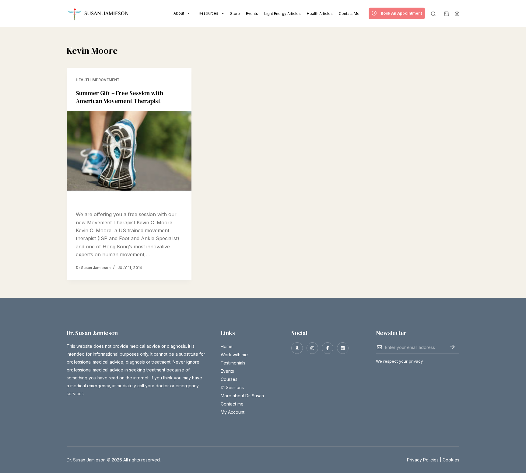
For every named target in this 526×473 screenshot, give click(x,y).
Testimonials (233, 362)
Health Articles (320, 13)
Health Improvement (98, 80)
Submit (452, 347)
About (179, 13)
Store (235, 13)
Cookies (451, 459)
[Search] (433, 14)
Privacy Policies (423, 459)
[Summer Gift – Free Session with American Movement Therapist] (129, 158)
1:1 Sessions (232, 387)
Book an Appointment (401, 13)
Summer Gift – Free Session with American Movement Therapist (119, 97)
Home (227, 346)
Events (252, 13)
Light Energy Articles (282, 13)
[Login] (457, 14)
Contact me (349, 13)
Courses (229, 379)
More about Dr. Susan (242, 395)
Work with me (234, 354)
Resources (208, 13)
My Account (232, 412)
